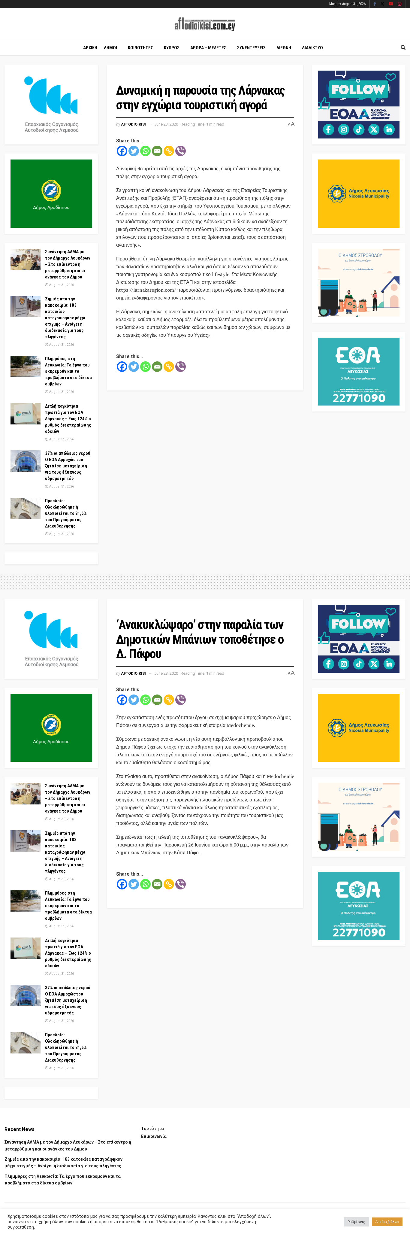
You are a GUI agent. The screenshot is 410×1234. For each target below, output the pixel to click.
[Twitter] (133, 151)
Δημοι (110, 47)
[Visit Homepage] (205, 24)
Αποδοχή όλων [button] (387, 1222)
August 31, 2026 (61, 285)
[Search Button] (403, 47)
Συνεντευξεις (251, 47)
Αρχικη (90, 47)
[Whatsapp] (145, 151)
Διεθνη (283, 47)
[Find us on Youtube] (391, 4)
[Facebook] (122, 151)
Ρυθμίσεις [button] (356, 1222)
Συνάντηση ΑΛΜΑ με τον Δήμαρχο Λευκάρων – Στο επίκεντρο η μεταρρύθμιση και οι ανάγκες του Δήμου (67, 264)
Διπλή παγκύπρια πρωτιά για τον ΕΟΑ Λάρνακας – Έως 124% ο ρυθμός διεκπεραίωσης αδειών (68, 418)
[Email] (157, 151)
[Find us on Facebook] (374, 4)
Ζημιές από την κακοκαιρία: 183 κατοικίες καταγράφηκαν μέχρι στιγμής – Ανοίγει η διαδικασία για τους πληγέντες (65, 317)
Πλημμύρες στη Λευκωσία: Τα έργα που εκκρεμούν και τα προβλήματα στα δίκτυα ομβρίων (68, 371)
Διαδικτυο (312, 47)
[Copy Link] (169, 151)
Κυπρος (171, 47)
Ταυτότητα (152, 1128)
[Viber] (180, 151)
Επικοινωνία (154, 1136)
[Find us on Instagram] (399, 4)
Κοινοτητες (140, 47)
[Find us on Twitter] (382, 4)
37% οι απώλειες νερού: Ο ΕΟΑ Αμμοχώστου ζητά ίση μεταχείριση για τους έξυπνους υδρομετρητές (68, 466)
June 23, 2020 (166, 124)
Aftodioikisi (133, 124)
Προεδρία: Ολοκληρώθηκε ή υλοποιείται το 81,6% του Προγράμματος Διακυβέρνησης (66, 513)
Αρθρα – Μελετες (208, 47)
